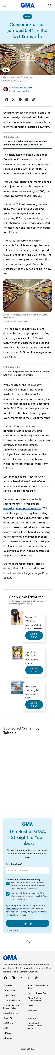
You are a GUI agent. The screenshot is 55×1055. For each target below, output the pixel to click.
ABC (6, 1027)
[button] (4, 5)
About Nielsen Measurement (34, 999)
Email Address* (14, 864)
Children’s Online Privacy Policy (11, 1006)
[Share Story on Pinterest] (20, 99)
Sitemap (32, 1017)
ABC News (8, 1022)
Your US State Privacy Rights (38, 986)
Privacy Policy (26, 911)
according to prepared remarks (22, 508)
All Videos (8, 1032)
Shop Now (34, 635)
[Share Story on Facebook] (6, 99)
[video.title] (27, 59)
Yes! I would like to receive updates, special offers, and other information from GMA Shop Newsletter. (28, 885)
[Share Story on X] (13, 99)
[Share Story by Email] (26, 99)
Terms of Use (12, 908)
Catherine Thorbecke (22, 87)
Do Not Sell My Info (12, 1000)
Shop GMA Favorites (26, 596)
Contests (8, 985)
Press (30, 1005)
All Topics (8, 1037)
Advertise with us (11, 1012)
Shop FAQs (8, 1017)
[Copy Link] (33, 99)
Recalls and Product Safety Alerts (35, 1025)
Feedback (32, 1010)
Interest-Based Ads (37, 992)
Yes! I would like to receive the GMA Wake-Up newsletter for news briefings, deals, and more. (29, 896)
